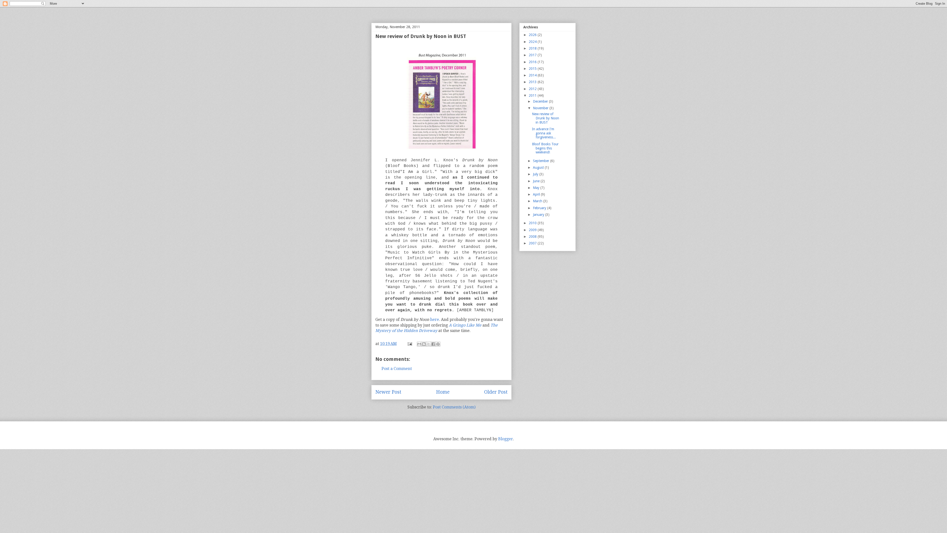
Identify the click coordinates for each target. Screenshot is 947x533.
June (537, 181)
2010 (533, 223)
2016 (533, 62)
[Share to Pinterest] (438, 344)
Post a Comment (397, 368)
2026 (533, 35)
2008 (533, 237)
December (541, 101)
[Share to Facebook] (433, 344)
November (541, 108)
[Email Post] (409, 343)
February (540, 208)
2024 (533, 42)
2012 (533, 89)
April (537, 194)
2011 (533, 95)
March (538, 201)
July (536, 174)
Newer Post (388, 392)
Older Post (496, 392)
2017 (533, 55)
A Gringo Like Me (465, 325)
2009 (533, 230)
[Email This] (419, 344)
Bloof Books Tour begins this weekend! (545, 148)
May (536, 188)
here (434, 319)
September (541, 161)
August (539, 167)
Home (443, 392)
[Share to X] (428, 344)
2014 (533, 75)
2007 (533, 243)
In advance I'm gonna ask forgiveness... (544, 133)
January (539, 215)
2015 (533, 69)
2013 (533, 82)
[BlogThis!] (423, 344)
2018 (533, 48)
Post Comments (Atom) (454, 407)
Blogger (505, 439)
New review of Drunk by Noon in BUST (545, 118)
